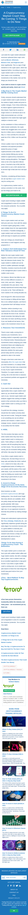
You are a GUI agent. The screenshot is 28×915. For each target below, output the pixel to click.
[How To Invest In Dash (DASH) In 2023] (14, 796)
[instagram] (14, 886)
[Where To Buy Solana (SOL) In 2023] (14, 721)
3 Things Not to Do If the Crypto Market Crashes (11, 641)
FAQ (14, 895)
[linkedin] (20, 886)
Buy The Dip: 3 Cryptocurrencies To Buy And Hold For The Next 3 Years (13, 648)
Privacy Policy (14, 898)
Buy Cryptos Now (12, 35)
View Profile (7, 694)
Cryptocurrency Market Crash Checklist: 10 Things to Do (11, 634)
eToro (23, 87)
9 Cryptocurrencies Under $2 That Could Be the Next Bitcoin (12, 654)
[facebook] (8, 886)
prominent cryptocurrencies (9, 494)
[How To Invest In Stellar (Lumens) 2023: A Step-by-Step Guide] (14, 845)
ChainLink (17, 521)
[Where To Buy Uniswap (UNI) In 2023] (14, 746)
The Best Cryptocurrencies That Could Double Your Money (14, 661)
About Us (14, 889)
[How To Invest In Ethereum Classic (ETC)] (14, 820)
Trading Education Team (14, 42)
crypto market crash (18, 179)
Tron (5, 521)
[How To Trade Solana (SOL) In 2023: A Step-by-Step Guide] (14, 771)
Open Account (9, 690)
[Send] (24, 877)
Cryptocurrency (17, 7)
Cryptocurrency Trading (12, 669)
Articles (8, 7)
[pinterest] (11, 886)
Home (2, 7)
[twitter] (17, 886)
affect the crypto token (15, 362)
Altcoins (6, 673)
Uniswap (10, 521)
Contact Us (14, 892)
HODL (3, 464)
